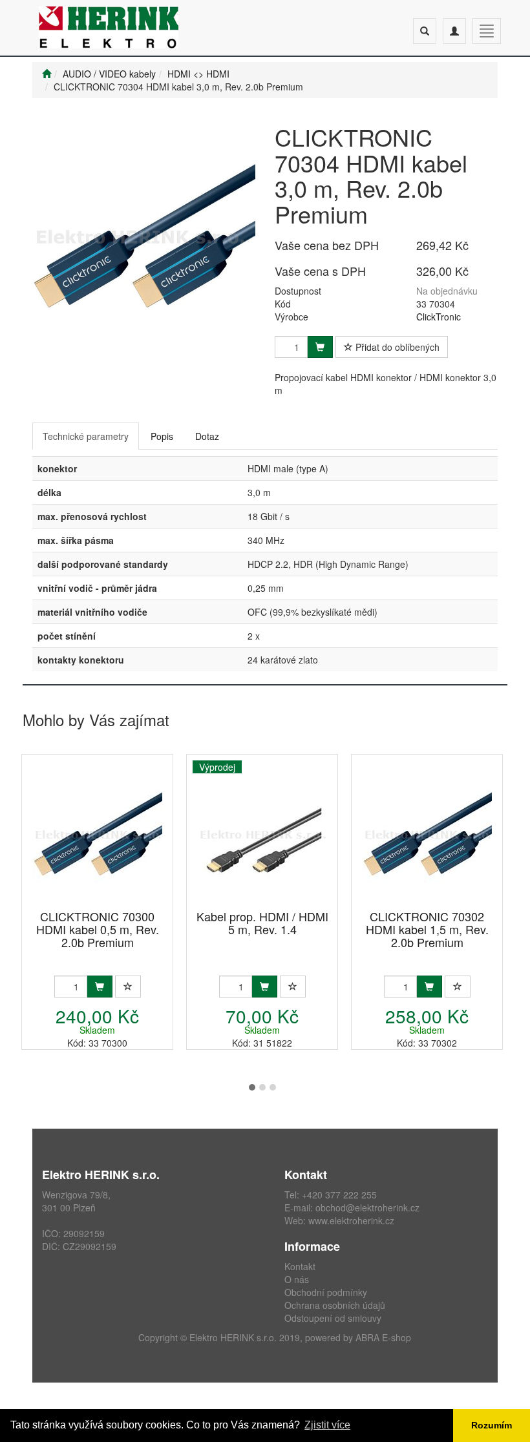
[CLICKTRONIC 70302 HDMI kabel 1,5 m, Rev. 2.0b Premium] (427, 833)
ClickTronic (438, 316)
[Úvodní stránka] (46, 73)
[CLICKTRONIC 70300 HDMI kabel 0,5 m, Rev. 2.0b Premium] (97, 833)
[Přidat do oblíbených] (128, 987)
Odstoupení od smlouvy (332, 1317)
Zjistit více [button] (327, 1424)
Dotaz (207, 436)
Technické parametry (86, 436)
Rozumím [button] (491, 1425)
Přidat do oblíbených (396, 346)
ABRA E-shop (383, 1337)
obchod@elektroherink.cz (367, 1207)
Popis (162, 436)
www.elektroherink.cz (351, 1220)
